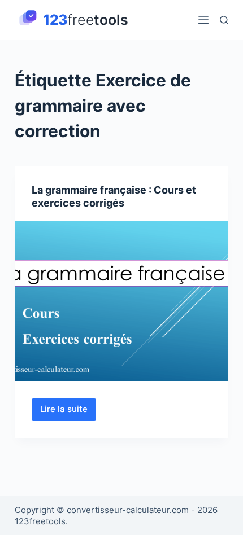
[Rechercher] (224, 20)
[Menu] (203, 20)
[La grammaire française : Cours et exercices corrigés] (121, 301)
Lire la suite (68, 412)
